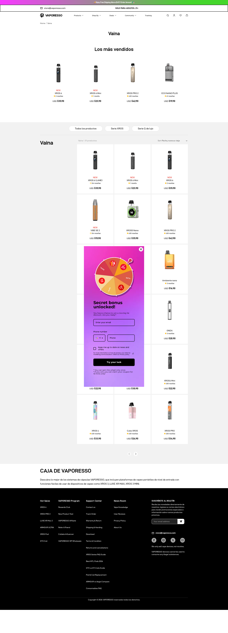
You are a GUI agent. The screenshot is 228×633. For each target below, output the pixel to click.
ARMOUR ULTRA (47, 527)
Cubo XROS (132, 431)
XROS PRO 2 (132, 93)
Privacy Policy (120, 521)
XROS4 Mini (169, 381)
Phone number (100, 332)
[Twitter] (173, 540)
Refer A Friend (64, 527)
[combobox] (99, 338)
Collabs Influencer (66, 534)
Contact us (90, 507)
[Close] (141, 249)
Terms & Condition (93, 541)
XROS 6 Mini (95, 93)
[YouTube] (182, 540)
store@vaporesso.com (55, 8)
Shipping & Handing (94, 527)
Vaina (49, 23)
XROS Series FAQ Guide (96, 554)
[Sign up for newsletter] (180, 521)
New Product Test (65, 514)
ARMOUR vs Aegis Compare (97, 582)
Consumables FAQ (94, 588)
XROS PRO (170, 431)
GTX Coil (43, 541)
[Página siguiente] (136, 454)
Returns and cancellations (97, 548)
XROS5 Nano (132, 230)
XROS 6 (58, 93)
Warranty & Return (93, 521)
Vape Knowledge (121, 507)
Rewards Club (64, 507)
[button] (165, 15)
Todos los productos (85, 128)
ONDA (170, 330)
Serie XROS (117, 128)
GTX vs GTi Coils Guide (95, 568)
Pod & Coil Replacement (96, 575)
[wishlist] (178, 15)
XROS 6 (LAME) (95, 180)
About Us (118, 527)
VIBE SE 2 (95, 230)
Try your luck (114, 362)
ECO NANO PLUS (170, 93)
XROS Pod (44, 534)
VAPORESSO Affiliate (67, 521)
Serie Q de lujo (145, 128)
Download (90, 534)
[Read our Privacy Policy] (133, 353)
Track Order (91, 514)
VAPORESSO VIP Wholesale (69, 541)
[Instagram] (163, 540)
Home (42, 23)
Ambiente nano (169, 280)
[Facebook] (154, 540)
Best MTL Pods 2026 (94, 561)
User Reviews (119, 514)
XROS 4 (95, 431)
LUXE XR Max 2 (46, 521)
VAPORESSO (108, 600)
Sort (160, 141)
